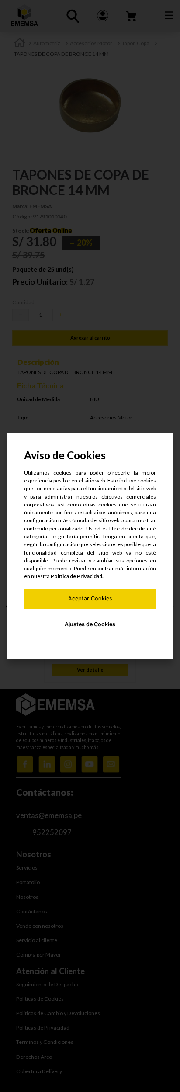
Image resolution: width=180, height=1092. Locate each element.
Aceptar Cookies (90, 598)
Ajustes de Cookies (90, 624)
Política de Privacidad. (77, 576)
